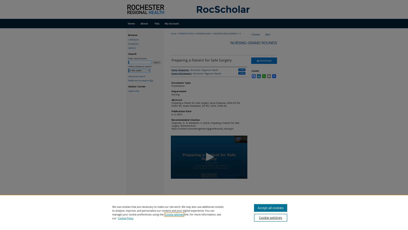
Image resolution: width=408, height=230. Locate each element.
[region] (204, 212)
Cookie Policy (126, 218)
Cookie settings (174, 214)
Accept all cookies (271, 208)
